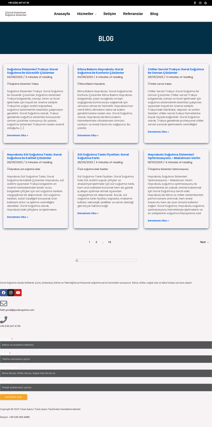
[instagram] (200, 3)
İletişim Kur (13, 397)
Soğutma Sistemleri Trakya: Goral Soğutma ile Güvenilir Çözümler (32, 71)
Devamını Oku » (17, 135)
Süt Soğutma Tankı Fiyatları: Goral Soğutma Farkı (103, 156)
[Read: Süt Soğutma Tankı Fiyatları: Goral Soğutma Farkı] (92, 169)
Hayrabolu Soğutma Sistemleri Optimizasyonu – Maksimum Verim (174, 156)
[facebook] (195, 3)
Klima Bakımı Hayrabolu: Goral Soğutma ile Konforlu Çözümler (100, 71)
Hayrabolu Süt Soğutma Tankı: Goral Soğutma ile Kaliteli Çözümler (34, 156)
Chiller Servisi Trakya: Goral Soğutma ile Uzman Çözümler (176, 71)
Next (204, 242)
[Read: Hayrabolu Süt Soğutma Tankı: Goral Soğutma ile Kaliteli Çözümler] (23, 169)
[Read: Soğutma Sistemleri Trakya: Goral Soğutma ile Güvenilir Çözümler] (23, 83)
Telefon (5, 353)
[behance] (205, 3)
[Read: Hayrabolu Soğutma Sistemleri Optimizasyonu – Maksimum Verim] (168, 169)
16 (109, 242)
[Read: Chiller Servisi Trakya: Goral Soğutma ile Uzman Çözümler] (159, 83)
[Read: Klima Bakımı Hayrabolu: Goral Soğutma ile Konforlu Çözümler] (91, 83)
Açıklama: (5, 381)
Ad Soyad (6, 339)
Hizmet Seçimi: (8, 367)
